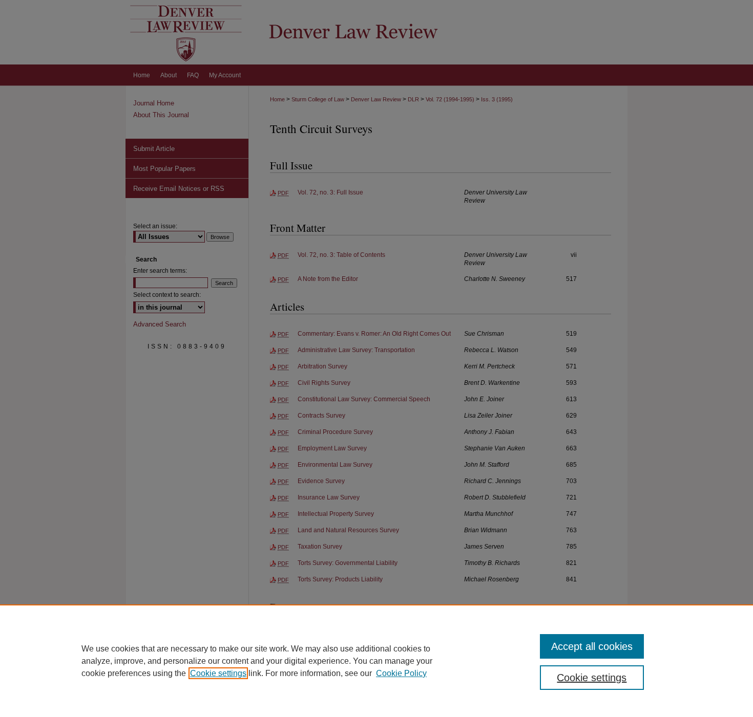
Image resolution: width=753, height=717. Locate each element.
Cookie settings (218, 673)
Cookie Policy (401, 673)
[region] (376, 660)
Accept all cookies (592, 646)
